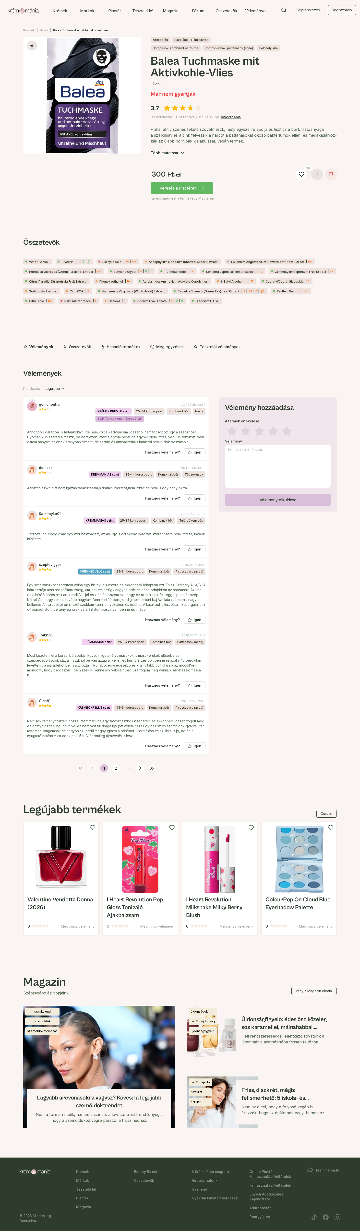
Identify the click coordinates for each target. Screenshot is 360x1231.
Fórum (198, 10)
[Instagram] (337, 1217)
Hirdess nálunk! (205, 1180)
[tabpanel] (180, 569)
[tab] (38, 347)
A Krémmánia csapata (210, 1172)
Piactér (114, 10)
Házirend (199, 1189)
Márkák (87, 10)
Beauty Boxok (145, 1172)
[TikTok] (314, 1217)
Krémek (60, 10)
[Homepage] (23, 11)
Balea (44, 30)
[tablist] (180, 347)
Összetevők (226, 10)
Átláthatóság (261, 1208)
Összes (327, 814)
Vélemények (256, 10)
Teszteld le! (142, 10)
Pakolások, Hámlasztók (191, 40)
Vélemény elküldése (278, 499)
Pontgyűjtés (260, 1217)
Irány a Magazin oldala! (314, 991)
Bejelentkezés (308, 10)
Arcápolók (160, 40)
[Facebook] (326, 1217)
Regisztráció (342, 10)
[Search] (284, 11)
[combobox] (55, 389)
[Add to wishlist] (93, 828)
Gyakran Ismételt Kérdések (215, 1198)
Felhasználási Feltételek (270, 1185)
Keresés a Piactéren (178, 188)
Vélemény (233, 441)
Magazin (171, 10)
